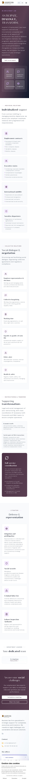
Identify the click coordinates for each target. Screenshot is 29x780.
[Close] (25, 757)
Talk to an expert (10, 60)
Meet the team (14, 702)
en (22, 2)
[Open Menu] (26, 2)
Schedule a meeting (14, 697)
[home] (8, 2)
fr (19, 2)
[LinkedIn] (2, 733)
